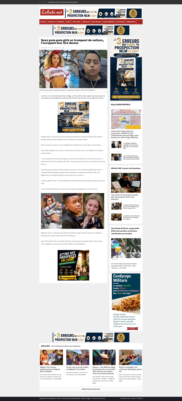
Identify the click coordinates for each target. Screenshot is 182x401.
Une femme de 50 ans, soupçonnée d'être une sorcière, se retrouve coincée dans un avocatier (125, 231)
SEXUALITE (86, 22)
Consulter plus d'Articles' (91, 389)
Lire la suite (57, 379)
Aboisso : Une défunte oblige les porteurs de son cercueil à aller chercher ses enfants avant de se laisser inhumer (104, 370)
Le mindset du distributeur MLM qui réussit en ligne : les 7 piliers (131, 217)
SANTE (68, 22)
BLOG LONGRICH (109, 22)
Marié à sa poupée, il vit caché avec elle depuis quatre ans (130, 369)
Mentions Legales (86, 398)
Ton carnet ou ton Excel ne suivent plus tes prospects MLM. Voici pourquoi (124, 197)
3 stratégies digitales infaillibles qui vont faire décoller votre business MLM (130, 145)
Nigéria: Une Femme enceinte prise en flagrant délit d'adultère (50, 369)
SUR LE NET (76, 22)
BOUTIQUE (120, 22)
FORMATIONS (130, 22)
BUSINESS (60, 22)
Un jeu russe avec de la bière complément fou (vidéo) (77, 368)
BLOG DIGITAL (96, 22)
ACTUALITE (51, 22)
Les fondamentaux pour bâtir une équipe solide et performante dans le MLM (131, 157)
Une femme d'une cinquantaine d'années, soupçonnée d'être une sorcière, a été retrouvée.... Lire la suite (124, 266)
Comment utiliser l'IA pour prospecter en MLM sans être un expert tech (131, 206)
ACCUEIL (43, 22)
